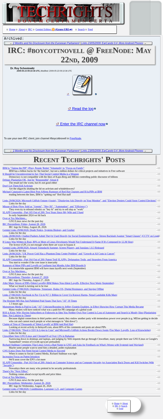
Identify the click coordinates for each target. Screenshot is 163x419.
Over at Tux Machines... (15, 218)
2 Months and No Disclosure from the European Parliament (46, 43)
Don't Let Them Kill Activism (18, 185)
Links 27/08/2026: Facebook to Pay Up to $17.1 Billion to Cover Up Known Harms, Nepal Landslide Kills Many (60, 295)
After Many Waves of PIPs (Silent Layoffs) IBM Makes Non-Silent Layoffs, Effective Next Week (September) (58, 283)
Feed (90, 29)
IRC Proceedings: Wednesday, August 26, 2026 (26, 383)
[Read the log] (82, 94)
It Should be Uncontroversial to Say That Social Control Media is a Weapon (41, 174)
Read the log (82, 108)
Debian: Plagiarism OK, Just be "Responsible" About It (30, 180)
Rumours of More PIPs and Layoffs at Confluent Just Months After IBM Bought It (44, 265)
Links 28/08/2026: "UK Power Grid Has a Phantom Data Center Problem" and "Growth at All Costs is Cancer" (59, 253)
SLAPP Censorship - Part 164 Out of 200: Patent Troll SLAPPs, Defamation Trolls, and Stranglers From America (60, 259)
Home (12, 29)
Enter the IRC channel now (82, 124)
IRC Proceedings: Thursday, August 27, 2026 (25, 277)
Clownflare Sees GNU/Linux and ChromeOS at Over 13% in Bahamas (38, 336)
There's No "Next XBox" (15, 371)
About (21, 29)
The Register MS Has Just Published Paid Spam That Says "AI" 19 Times (40, 300)
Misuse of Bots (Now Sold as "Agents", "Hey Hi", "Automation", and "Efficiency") (45, 206)
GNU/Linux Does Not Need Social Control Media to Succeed (34, 350)
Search (81, 29)
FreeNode (75, 138)
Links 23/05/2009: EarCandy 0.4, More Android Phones (112, 43)
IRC (30, 29)
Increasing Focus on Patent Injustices (21, 356)
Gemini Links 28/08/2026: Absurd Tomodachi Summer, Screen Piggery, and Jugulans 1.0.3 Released (53, 247)
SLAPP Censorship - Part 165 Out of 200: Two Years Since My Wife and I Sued (43, 212)
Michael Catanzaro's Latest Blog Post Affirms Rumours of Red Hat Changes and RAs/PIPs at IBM (52, 191)
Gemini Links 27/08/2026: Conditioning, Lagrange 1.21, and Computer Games (42, 389)
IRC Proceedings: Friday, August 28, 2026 (24, 224)
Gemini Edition (43, 29)
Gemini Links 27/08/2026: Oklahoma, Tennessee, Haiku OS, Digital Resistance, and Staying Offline (53, 289)
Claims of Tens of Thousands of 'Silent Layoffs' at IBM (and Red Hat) (38, 324)
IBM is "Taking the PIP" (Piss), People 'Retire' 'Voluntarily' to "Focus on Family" (43, 168)
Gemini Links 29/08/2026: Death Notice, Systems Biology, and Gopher (38, 230)
